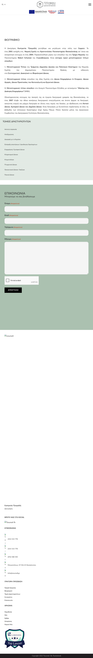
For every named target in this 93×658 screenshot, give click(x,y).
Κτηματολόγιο (9, 159)
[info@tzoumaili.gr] (6, 573)
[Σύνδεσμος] (46, 4)
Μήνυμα (12, 239)
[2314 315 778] (6, 539)
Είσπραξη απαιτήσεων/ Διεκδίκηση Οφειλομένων (21, 144)
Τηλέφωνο (13, 227)
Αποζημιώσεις (9, 134)
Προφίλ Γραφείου (10, 588)
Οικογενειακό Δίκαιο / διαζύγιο (15, 170)
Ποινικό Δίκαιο (9, 175)
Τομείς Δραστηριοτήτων (12, 594)
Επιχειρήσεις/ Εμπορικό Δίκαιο (14, 149)
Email (11, 215)
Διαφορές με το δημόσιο (12, 139)
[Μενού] (90, 4)
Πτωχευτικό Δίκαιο (11, 164)
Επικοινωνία (9, 600)
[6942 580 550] (6, 557)
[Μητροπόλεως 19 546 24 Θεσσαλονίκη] (6, 565)
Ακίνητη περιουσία (11, 129)
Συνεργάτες (8, 597)
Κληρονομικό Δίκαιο (11, 154)
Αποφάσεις (8, 621)
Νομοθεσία (8, 612)
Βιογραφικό (8, 591)
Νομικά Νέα (8, 624)
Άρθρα (7, 618)
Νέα (6, 615)
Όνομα (12, 203)
